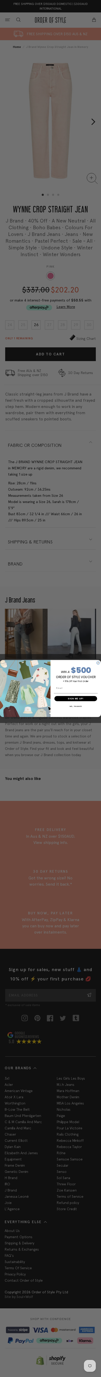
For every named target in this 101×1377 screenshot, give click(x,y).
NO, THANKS (76, 706)
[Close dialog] (98, 662)
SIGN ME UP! (76, 698)
